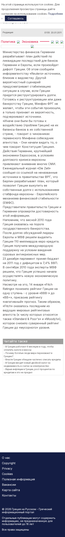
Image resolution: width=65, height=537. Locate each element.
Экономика (30, 41)
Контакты (9, 495)
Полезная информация (18, 479)
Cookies (7, 474)
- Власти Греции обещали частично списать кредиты (32, 359)
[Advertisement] (32, 411)
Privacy (7, 468)
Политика (8, 41)
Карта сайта (11, 490)
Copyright (8, 463)
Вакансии (9, 484)
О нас (6, 458)
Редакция (8, 32)
